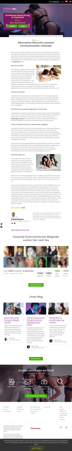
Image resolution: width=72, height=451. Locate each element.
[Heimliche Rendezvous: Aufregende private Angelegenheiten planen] (36, 309)
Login (62, 2)
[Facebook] (66, 427)
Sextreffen (6, 407)
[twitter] (15, 223)
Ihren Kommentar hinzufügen (20, 230)
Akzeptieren (36, 448)
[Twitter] (61, 427)
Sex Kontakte (6, 411)
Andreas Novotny (17, 219)
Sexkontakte (16, 61)
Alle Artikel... (36, 359)
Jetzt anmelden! (54, 2)
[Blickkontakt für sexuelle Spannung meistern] (58, 309)
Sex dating (19, 407)
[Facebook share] (1, 227)
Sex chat (5, 409)
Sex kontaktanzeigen (35, 409)
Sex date (19, 411)
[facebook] (12, 223)
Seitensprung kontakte (34, 412)
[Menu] (70, 1)
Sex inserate (47, 407)
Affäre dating (20, 409)
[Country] (66, 1)
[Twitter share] (1, 224)
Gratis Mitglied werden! (36, 396)
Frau (23, 26)
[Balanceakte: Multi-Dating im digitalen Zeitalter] (13, 309)
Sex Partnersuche (35, 407)
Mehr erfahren (36, 285)
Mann (12, 26)
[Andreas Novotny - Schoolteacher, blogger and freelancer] (13, 215)
